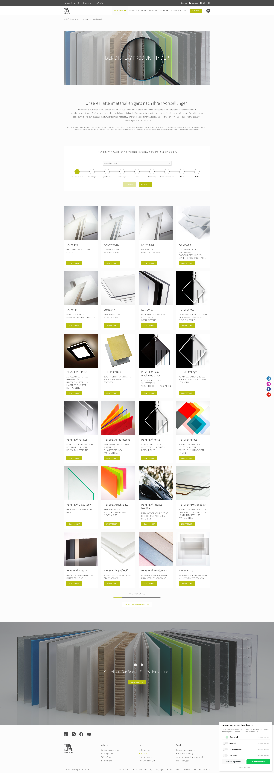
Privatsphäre (204, 769)
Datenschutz (249, 768)
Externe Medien (235, 749)
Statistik (232, 743)
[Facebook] (269, 389)
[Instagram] (269, 384)
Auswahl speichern (233, 762)
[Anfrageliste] (209, 3)
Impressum (242, 768)
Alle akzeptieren (258, 762)
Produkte (85, 19)
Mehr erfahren (137, 682)
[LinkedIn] (269, 378)
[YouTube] (269, 394)
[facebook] (81, 734)
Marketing (233, 755)
